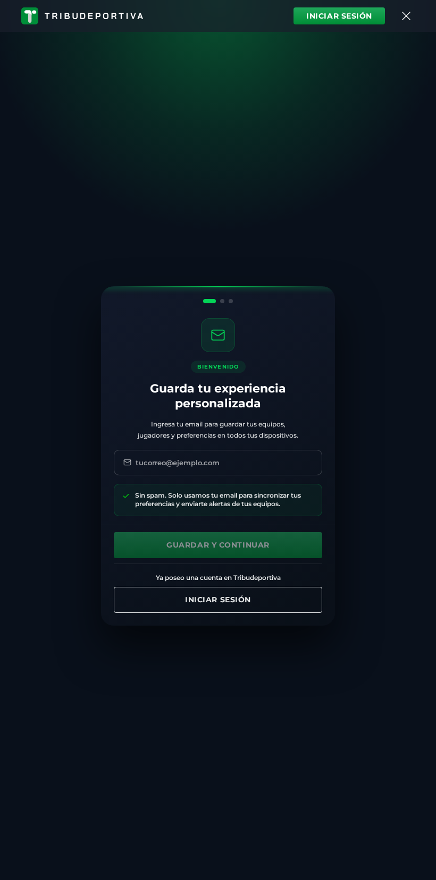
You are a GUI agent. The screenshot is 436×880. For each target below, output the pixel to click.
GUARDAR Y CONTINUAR (218, 545)
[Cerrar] (406, 15)
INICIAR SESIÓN (339, 16)
